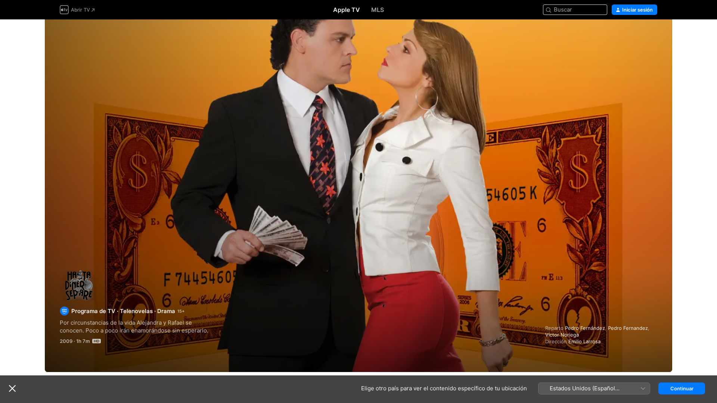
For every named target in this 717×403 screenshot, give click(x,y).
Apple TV (346, 9)
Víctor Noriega (562, 335)
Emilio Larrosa (584, 341)
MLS (377, 9)
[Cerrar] (12, 388)
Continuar (681, 388)
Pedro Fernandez (628, 328)
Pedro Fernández (585, 328)
